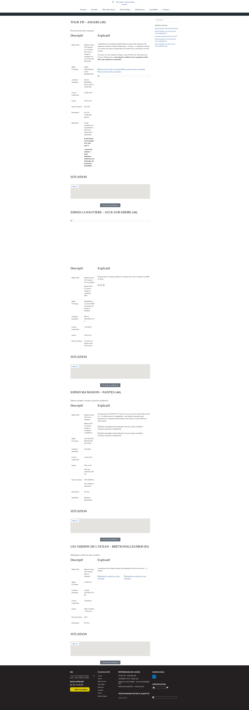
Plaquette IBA (122, 697)
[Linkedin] (154, 677)
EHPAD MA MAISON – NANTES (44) (131, 686)
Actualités (153, 10)
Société (94, 10)
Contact (166, 10)
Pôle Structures (108, 10)
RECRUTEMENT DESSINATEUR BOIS (166, 28)
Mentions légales (102, 696)
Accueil (83, 10)
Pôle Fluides (125, 10)
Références (140, 10)
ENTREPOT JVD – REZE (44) (128, 679)
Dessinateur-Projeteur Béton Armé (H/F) (166, 36)
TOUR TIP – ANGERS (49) (127, 675)
